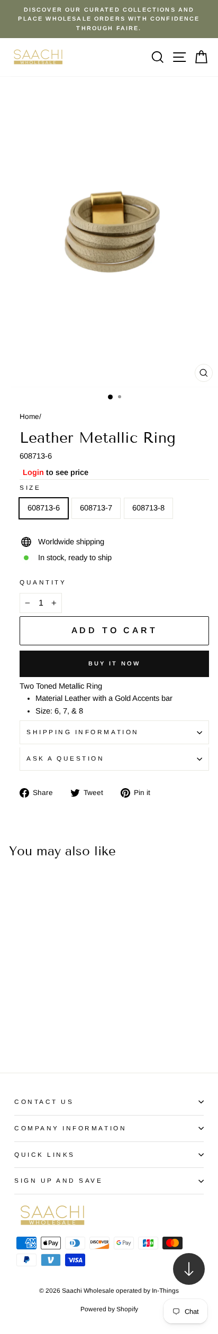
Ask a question (65, 758)
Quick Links (44, 1154)
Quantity (43, 582)
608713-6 (44, 508)
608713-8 (148, 508)
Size (30, 487)
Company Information (70, 1128)
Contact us (44, 1101)
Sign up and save (58, 1180)
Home (29, 417)
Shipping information (82, 731)
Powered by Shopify (109, 1309)
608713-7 (96, 508)
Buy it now (114, 663)
